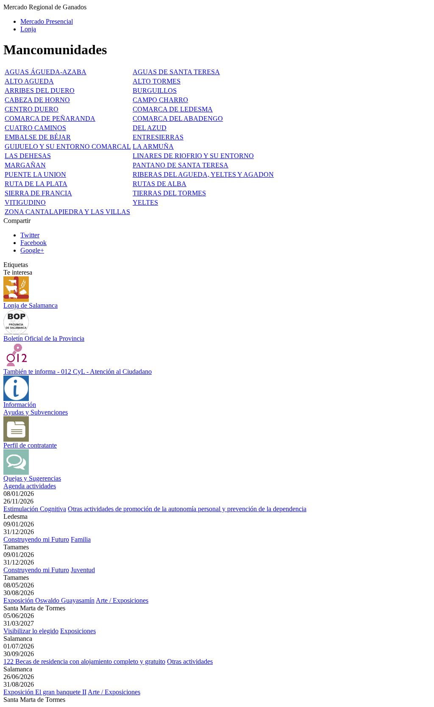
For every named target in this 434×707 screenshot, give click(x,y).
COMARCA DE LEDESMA (173, 109)
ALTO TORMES (157, 81)
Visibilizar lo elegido (30, 631)
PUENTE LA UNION (35, 174)
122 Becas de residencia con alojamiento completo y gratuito (84, 661)
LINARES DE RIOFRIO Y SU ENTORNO (193, 155)
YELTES (145, 202)
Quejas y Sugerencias (32, 478)
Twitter (29, 235)
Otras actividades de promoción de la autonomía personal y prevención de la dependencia (187, 508)
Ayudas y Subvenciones (35, 412)
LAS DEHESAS (28, 155)
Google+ (32, 250)
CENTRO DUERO (31, 109)
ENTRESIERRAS (158, 137)
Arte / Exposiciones (122, 600)
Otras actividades (190, 661)
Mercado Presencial (46, 21)
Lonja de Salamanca (30, 305)
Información (19, 404)
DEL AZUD (150, 127)
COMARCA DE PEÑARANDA (50, 118)
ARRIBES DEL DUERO (40, 90)
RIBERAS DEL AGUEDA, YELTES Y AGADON (203, 174)
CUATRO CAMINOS (35, 127)
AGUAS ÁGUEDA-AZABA (45, 71)
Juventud (83, 569)
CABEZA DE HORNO (37, 99)
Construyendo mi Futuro (36, 539)
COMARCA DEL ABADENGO (178, 118)
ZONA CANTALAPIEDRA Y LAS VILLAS (67, 211)
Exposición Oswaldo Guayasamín (49, 600)
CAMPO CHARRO (160, 99)
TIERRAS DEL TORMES (169, 193)
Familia (81, 539)
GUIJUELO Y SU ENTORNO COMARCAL (68, 146)
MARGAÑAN (25, 165)
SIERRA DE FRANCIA (38, 193)
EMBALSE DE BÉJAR (38, 137)
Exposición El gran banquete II (44, 692)
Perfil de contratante (30, 445)
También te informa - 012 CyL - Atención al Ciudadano (77, 371)
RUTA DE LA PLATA (36, 183)
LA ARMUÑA (153, 146)
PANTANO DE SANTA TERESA (180, 165)
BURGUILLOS (155, 90)
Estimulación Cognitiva (34, 508)
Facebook (33, 242)
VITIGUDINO (25, 202)
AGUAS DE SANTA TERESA (176, 71)
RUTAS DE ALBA (159, 183)
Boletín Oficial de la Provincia (43, 338)
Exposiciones (78, 631)
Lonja (28, 29)
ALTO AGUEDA (29, 81)
